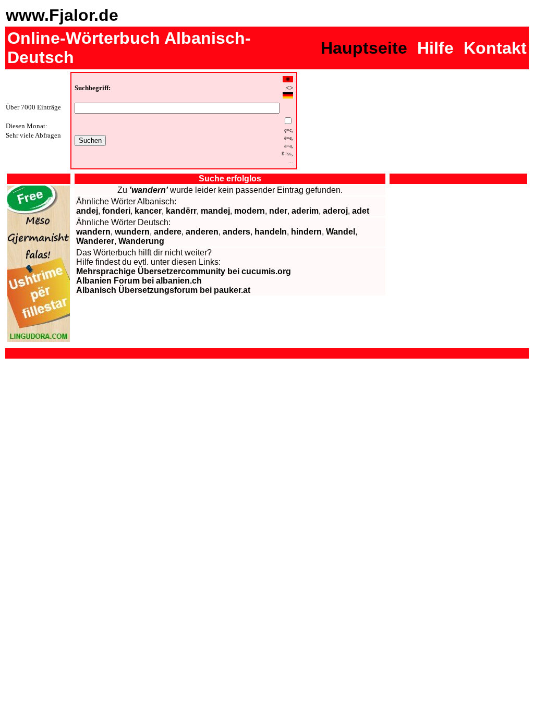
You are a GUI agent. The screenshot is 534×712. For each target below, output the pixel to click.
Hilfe (435, 48)
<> (289, 88)
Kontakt (495, 48)
